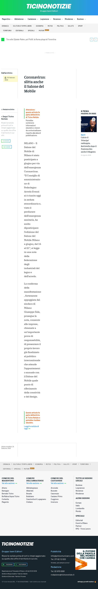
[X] (50, 449)
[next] (95, 39)
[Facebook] (44, 449)
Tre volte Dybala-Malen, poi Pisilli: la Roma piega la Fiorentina (31, 39)
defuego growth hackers (86, 581)
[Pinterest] (56, 449)
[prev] (91, 39)
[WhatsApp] (62, 449)
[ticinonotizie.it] (49, 6)
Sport (83, 135)
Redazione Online (8, 109)
